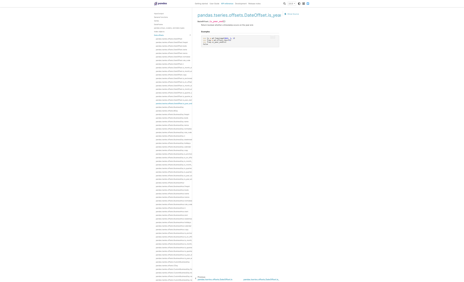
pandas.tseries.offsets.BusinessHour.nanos (172, 197)
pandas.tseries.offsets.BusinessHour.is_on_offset (174, 237)
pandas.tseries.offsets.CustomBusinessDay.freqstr (174, 269)
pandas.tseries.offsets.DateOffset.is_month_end (174, 71)
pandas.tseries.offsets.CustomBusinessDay (173, 262)
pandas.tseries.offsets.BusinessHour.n (171, 208)
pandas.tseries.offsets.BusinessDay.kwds (172, 118)
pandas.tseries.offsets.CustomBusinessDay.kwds (174, 273)
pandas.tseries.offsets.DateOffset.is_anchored (174, 78)
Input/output (159, 14)
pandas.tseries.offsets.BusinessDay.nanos (172, 125)
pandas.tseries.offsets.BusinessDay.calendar (173, 147)
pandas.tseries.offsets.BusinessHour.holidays (173, 222)
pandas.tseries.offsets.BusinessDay (170, 107)
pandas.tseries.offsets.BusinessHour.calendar (173, 226)
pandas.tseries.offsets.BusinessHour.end (172, 215)
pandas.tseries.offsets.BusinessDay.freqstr (172, 114)
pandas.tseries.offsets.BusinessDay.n (170, 136)
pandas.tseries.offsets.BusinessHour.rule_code (174, 204)
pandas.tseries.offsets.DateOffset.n (170, 64)
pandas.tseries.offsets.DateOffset (169, 39)
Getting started (201, 3)
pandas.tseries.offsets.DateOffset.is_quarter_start (174, 93)
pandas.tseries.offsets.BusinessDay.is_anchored (174, 154)
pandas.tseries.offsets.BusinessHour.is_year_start (174, 255)
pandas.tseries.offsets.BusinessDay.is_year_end (174, 179)
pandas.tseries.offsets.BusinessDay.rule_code (174, 132)
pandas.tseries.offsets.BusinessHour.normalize (174, 201)
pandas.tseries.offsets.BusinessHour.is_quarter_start (174, 248)
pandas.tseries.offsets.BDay (167, 111)
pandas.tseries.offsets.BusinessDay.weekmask (174, 140)
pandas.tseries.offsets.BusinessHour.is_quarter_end (174, 251)
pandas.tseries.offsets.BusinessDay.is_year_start (174, 176)
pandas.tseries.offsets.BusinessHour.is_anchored (174, 233)
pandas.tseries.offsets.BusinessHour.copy (172, 229)
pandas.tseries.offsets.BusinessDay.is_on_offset (174, 158)
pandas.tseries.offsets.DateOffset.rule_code (173, 60)
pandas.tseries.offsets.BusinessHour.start (172, 211)
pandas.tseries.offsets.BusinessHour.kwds (172, 190)
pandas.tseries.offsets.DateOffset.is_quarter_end (174, 96)
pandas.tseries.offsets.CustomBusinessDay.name (174, 276)
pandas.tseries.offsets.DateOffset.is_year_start (174, 100)
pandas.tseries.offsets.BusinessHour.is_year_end (174, 258)
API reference (227, 3)
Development (241, 3)
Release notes (254, 3)
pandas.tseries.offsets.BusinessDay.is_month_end (174, 165)
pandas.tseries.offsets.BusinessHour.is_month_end (174, 244)
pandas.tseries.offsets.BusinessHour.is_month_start (174, 240)
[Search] (284, 3)
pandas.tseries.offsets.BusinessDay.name (172, 121)
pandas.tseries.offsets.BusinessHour (170, 183)
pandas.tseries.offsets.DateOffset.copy (171, 75)
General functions (161, 17)
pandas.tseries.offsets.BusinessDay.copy (172, 150)
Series (156, 21)
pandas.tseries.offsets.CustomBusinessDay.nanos (174, 280)
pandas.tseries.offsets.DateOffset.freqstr (172, 42)
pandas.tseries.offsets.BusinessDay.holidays (173, 143)
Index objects (159, 32)
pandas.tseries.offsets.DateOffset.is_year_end (174, 103)
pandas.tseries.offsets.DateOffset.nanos (171, 53)
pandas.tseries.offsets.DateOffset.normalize (173, 57)
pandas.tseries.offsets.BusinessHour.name (172, 194)
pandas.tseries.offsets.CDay (167, 266)
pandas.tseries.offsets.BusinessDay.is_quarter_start (174, 168)
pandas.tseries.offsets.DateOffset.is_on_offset (174, 82)
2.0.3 (291, 3)
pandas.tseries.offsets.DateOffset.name (171, 50)
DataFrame (158, 24)
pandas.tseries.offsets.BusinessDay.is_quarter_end (174, 172)
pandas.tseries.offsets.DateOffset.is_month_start (174, 68)
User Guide (214, 3)
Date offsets (159, 35)
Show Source (293, 14)
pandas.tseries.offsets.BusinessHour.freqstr (173, 186)
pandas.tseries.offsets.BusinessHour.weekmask (174, 219)
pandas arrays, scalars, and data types (169, 28)
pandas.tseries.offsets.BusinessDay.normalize (174, 129)
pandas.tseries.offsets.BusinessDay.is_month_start (174, 161)
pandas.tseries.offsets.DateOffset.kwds (171, 46)
